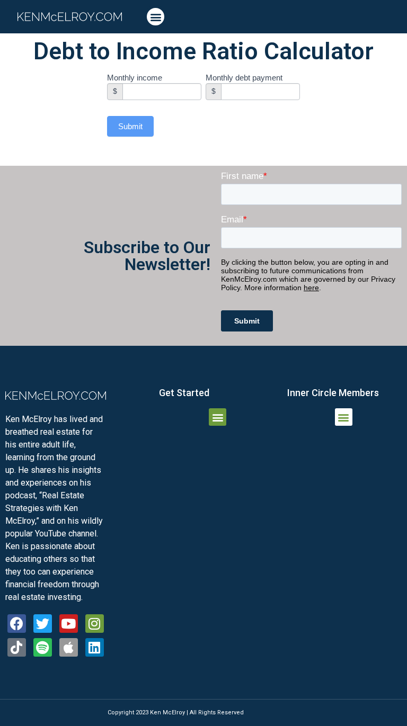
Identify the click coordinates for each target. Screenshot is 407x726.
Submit (130, 126)
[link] (69, 17)
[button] (155, 16)
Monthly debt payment (244, 78)
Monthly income (134, 78)
